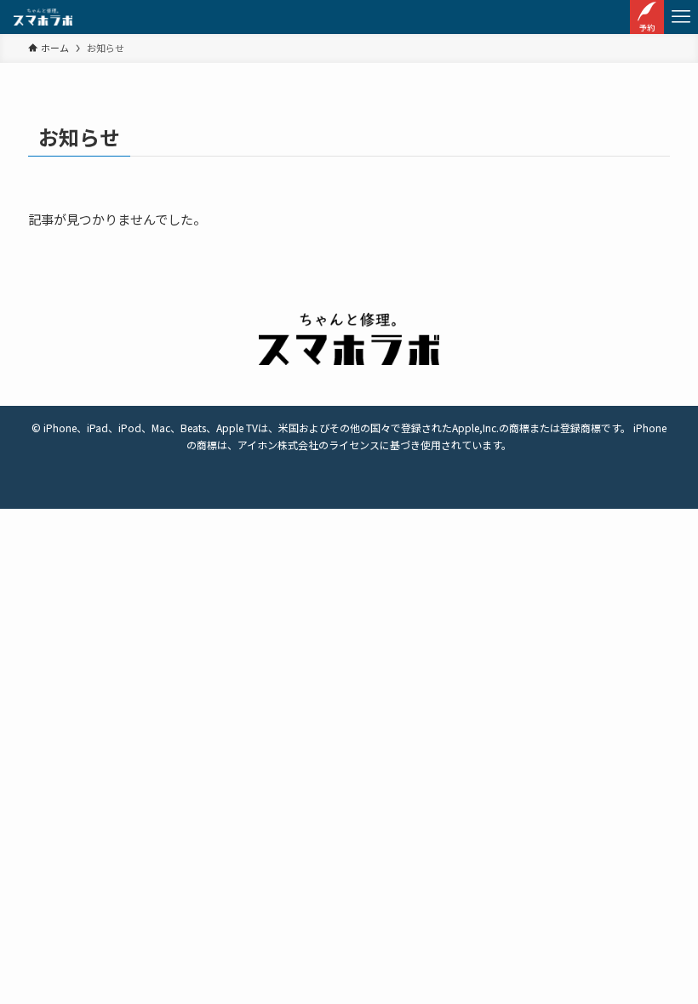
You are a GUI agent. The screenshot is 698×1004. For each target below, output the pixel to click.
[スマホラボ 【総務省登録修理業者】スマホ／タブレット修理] (43, 17)
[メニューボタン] (681, 17)
